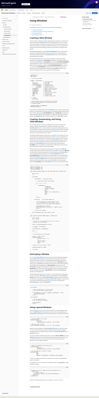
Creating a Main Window (37, 30)
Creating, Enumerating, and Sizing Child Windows (42, 31)
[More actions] (68, 17)
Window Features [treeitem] (7, 33)
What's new (88, 13)
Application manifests (58, 380)
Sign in (96, 9)
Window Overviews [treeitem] (7, 29)
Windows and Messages (49, 16)
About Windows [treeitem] (7, 31)
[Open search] (93, 10)
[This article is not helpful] (93, 28)
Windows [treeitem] (5, 24)
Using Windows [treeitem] (7, 35)
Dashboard (95, 13)
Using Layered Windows (37, 34)
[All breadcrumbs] (31, 17)
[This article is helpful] (92, 28)
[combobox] (9, 18)
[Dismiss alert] (97, 2)
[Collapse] (17, 16)
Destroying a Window (36, 33)
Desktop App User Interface (38, 16)
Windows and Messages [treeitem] (7, 20)
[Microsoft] (2, 10)
